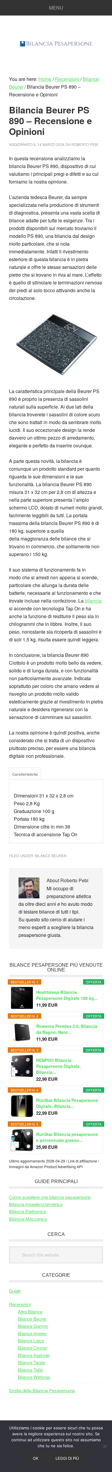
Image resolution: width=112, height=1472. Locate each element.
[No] (105, 1446)
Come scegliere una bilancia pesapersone (49, 1197)
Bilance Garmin (33, 1326)
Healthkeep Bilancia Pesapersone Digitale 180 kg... (67, 995)
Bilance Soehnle (33, 1355)
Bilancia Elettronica (27, 1211)
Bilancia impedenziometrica (35, 1204)
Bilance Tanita (31, 1362)
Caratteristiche (25, 774)
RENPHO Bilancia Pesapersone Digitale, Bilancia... (58, 1066)
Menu (56, 7)
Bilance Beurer (51, 855)
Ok (35, 1458)
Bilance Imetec (32, 1333)
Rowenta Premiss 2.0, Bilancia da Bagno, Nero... (66, 1029)
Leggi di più (67, 1458)
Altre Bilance (30, 1311)
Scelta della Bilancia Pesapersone (42, 1390)
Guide (15, 1291)
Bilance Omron (32, 1348)
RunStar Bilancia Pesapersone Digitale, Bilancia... (67, 1103)
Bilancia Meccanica (28, 1219)
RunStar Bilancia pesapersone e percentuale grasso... (67, 1137)
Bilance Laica (31, 1340)
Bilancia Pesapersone (56, 43)
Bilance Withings (34, 1377)
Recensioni (20, 1304)
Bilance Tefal (30, 1370)
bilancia (93, 600)
